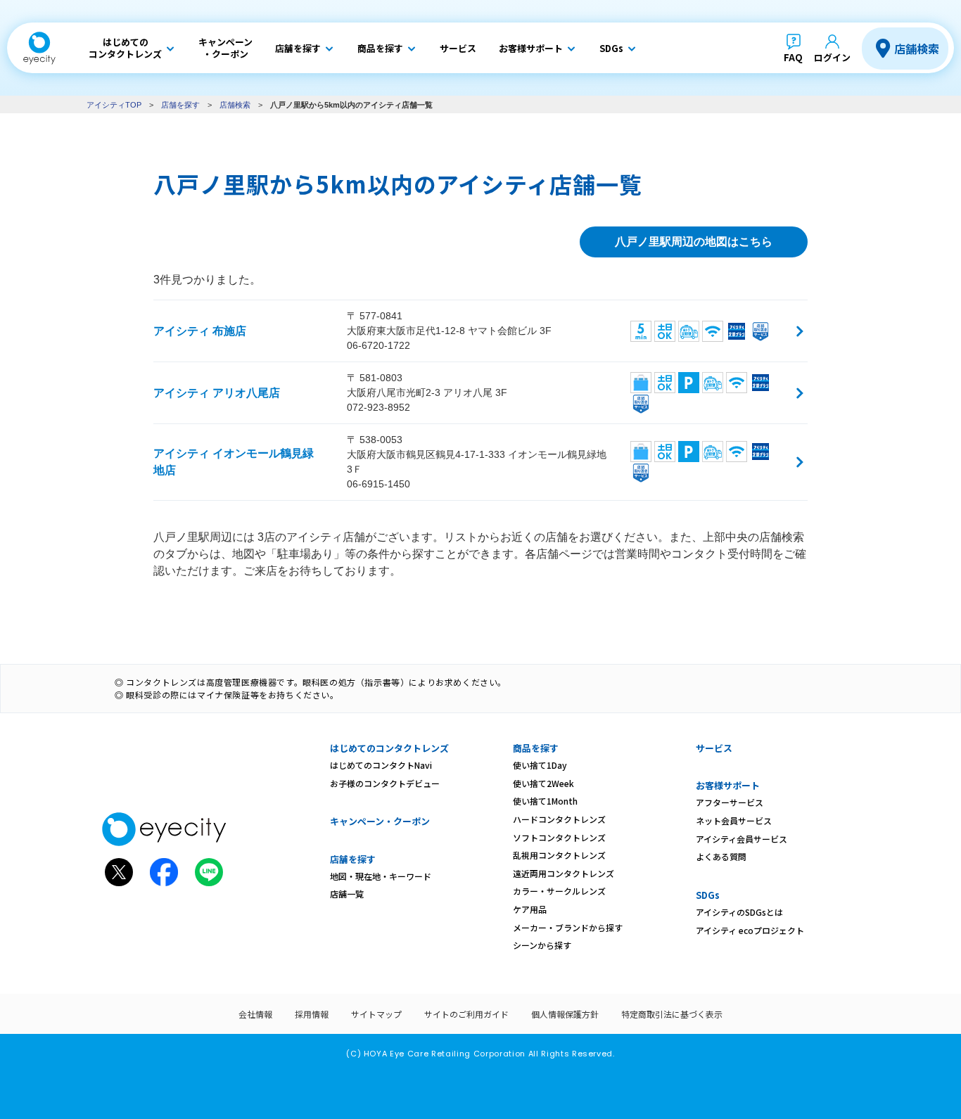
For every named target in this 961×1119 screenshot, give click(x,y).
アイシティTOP (114, 105)
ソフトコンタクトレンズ (559, 837)
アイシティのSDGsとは (739, 912)
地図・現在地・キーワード (380, 876)
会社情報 (255, 1014)
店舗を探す (180, 105)
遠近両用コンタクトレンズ (563, 873)
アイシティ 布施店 (199, 331)
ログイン (832, 57)
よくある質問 (721, 856)
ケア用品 (530, 909)
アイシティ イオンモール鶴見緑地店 (233, 461)
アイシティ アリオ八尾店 (216, 393)
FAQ (793, 57)
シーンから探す (542, 945)
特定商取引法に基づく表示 (672, 1014)
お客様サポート (728, 785)
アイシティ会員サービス (741, 839)
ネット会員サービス (734, 820)
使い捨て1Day (540, 765)
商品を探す (536, 748)
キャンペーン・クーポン (380, 821)
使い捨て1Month (545, 801)
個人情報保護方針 (565, 1014)
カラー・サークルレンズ (559, 891)
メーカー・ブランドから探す (568, 927)
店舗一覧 (347, 894)
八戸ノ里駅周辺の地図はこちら (693, 242)
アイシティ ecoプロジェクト (750, 930)
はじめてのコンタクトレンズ (389, 748)
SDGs (708, 895)
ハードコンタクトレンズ (559, 819)
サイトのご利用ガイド (466, 1014)
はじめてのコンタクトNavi (381, 765)
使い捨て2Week (543, 783)
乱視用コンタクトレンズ (559, 855)
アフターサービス (729, 802)
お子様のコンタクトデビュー (385, 783)
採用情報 (312, 1014)
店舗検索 (916, 48)
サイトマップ (376, 1014)
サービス (714, 748)
